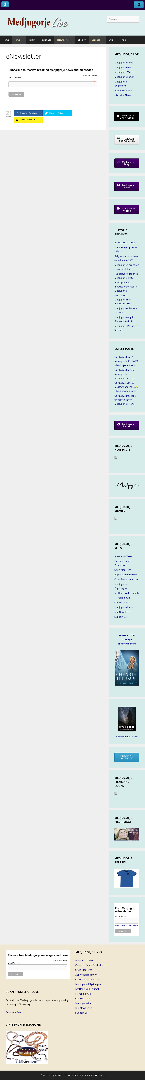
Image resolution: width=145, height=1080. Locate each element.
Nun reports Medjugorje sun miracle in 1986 (122, 299)
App (124, 39)
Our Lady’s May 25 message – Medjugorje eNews (124, 374)
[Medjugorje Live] (41, 22)
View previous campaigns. (126, 925)
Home (6, 39)
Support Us (120, 616)
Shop (80, 39)
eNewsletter (63, 39)
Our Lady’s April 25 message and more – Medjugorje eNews (125, 387)
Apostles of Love (123, 556)
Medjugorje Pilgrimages (88, 984)
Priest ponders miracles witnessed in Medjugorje (125, 286)
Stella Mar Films (122, 569)
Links (110, 39)
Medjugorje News (123, 62)
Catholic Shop (121, 602)
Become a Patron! (15, 1012)
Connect (96, 39)
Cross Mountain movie (126, 579)
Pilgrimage (46, 39)
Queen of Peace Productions (90, 965)
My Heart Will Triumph (126, 593)
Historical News (122, 95)
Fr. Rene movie (122, 597)
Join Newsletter (122, 612)
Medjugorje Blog (123, 67)
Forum (32, 39)
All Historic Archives (124, 242)
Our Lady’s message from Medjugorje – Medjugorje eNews (125, 399)
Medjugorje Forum (124, 76)
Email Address (51, 78)
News (17, 39)
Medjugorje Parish (124, 607)
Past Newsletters (123, 90)
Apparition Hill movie (125, 574)
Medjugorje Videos (124, 72)
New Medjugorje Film (127, 736)
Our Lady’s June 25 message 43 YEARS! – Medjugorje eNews (126, 361)
